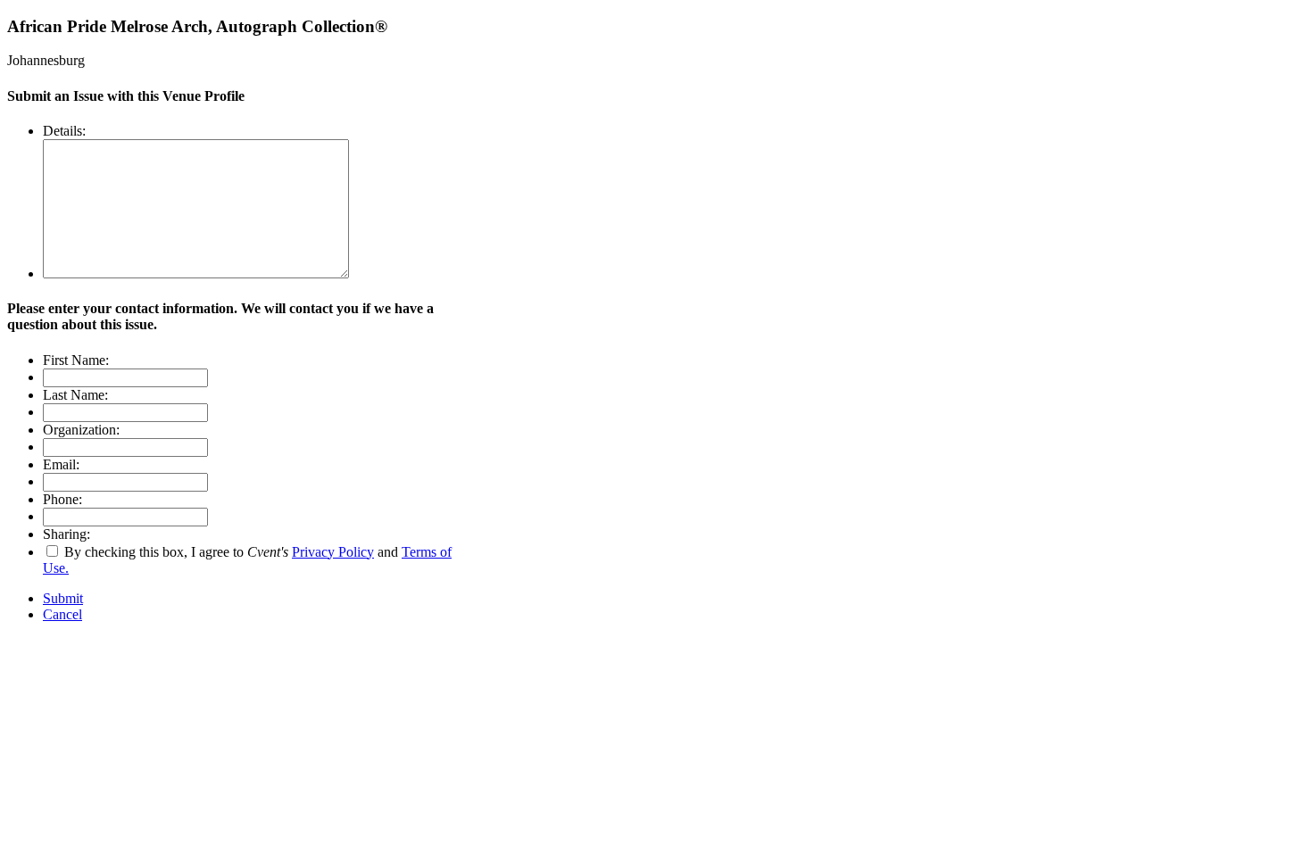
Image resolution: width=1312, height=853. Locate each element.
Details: (64, 130)
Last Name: (75, 394)
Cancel (62, 614)
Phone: (62, 499)
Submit (63, 598)
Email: (61, 464)
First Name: (76, 360)
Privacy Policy (333, 551)
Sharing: (66, 534)
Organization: (81, 429)
